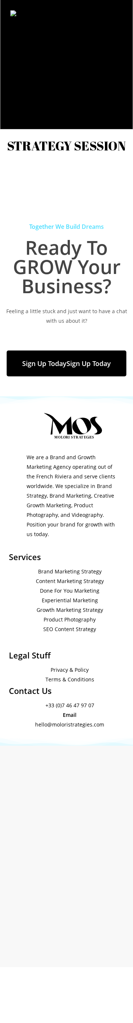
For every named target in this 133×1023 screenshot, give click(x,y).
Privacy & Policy (70, 669)
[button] (66, 363)
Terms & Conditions (69, 679)
